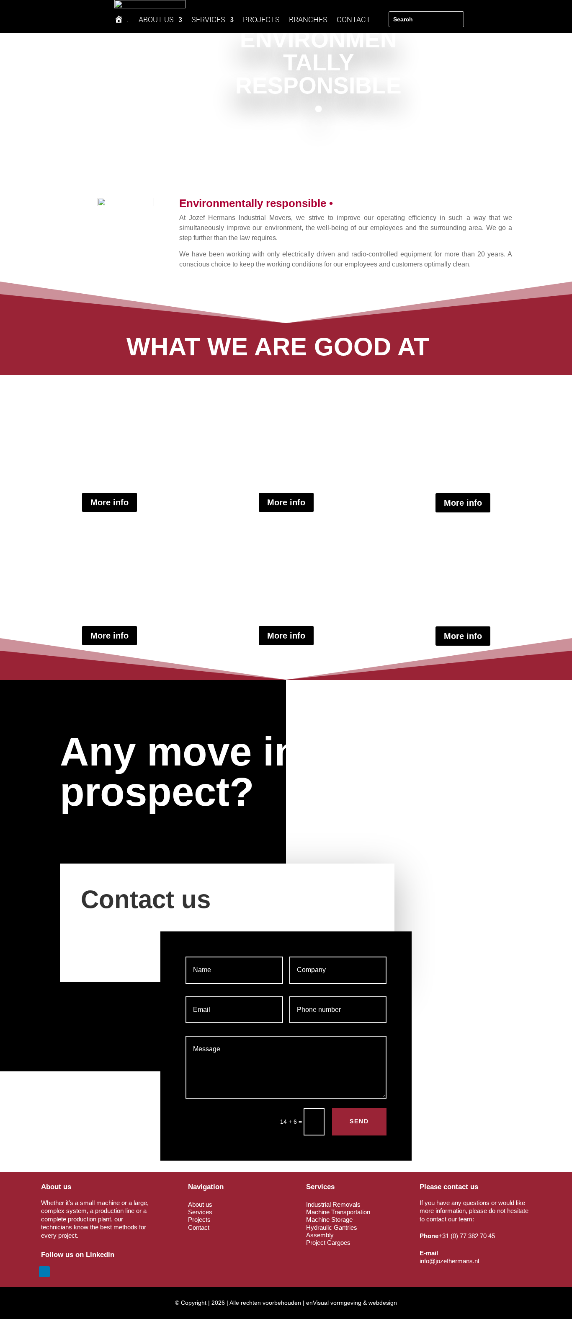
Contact (354, 20)
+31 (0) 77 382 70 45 (466, 1235)
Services (200, 1212)
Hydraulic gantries (463, 445)
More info (109, 502)
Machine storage (463, 579)
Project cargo (286, 579)
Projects (261, 20)
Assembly (109, 445)
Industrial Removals (333, 1204)
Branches (308, 20)
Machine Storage (329, 1219)
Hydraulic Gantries (331, 1227)
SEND (359, 1121)
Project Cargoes (328, 1242)
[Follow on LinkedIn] (44, 1271)
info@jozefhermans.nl (449, 1261)
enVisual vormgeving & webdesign (351, 1302)
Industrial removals (109, 579)
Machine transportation (286, 445)
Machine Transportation (338, 1212)
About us (200, 1204)
